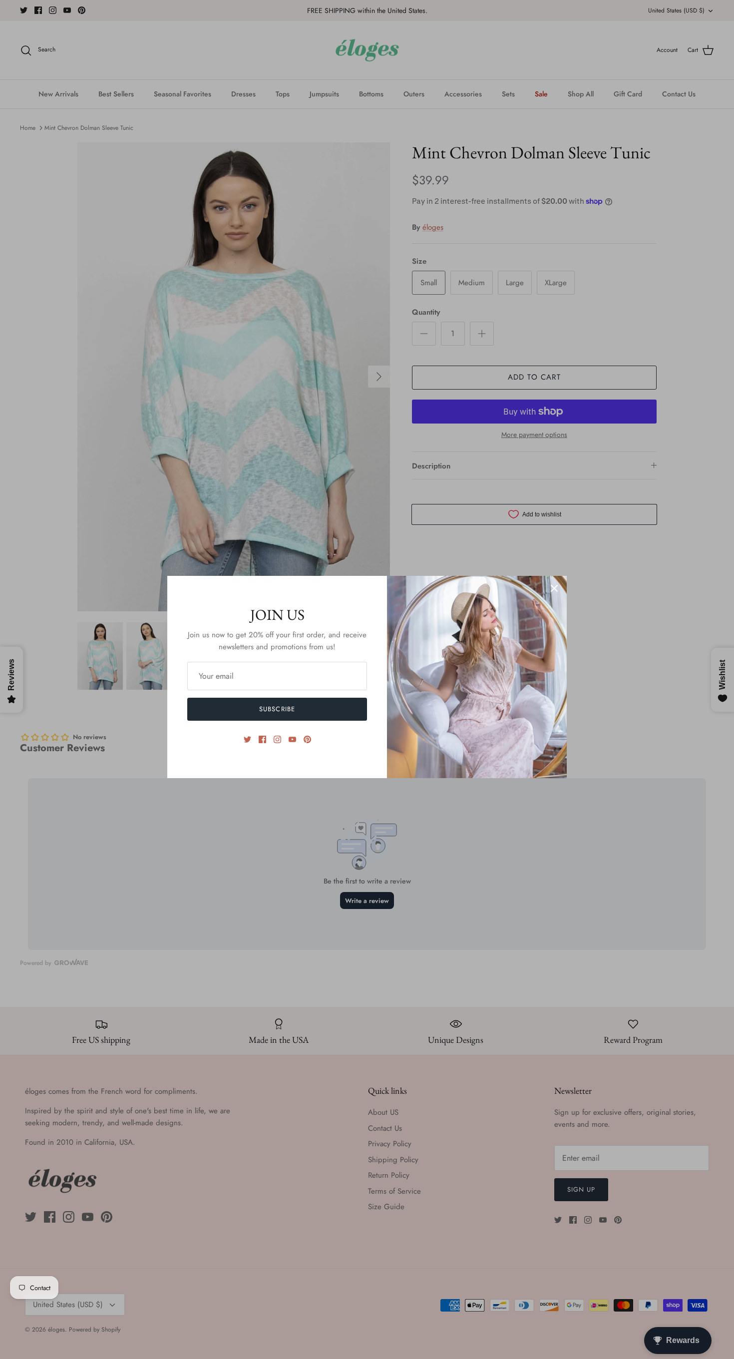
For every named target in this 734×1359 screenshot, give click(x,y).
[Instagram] (277, 739)
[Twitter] (247, 739)
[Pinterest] (307, 739)
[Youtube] (292, 739)
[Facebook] (262, 739)
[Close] (554, 588)
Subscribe (277, 709)
